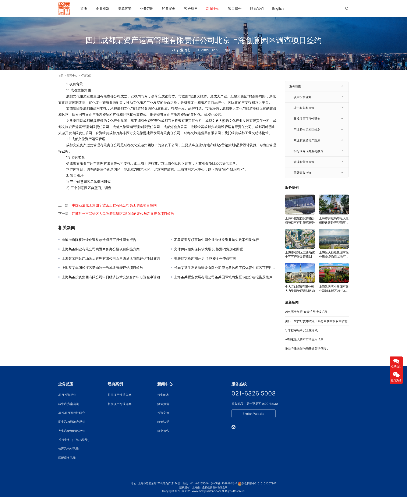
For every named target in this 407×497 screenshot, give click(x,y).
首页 (84, 8)
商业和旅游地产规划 (307, 140)
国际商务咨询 (302, 172)
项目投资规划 (302, 97)
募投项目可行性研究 (307, 118)
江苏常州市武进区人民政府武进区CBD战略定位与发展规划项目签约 (123, 214)
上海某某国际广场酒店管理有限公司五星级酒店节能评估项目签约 (111, 258)
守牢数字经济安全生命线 (301, 330)
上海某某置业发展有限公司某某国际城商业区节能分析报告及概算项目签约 (225, 277)
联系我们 (257, 8)
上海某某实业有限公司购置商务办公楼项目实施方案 (101, 249)
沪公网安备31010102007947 (259, 483)
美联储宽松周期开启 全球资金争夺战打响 (205, 258)
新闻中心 (213, 8)
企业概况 (102, 8)
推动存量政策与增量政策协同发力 (307, 348)
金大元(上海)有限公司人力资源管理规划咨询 (300, 288)
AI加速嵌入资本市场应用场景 (304, 339)
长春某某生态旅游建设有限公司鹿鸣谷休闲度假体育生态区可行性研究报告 (225, 268)
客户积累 (191, 8)
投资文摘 (163, 413)
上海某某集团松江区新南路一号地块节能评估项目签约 (102, 268)
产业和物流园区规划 (307, 129)
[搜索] (347, 8)
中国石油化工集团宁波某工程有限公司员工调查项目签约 (114, 205)
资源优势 (124, 8)
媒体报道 (163, 404)
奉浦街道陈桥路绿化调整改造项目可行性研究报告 (99, 240)
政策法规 (163, 421)
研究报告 (163, 431)
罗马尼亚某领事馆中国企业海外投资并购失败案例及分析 (216, 240)
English (278, 8)
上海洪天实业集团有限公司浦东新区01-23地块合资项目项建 (334, 289)
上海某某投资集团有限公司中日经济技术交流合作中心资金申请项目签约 (113, 277)
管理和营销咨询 (304, 162)
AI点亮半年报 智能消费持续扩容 (306, 311)
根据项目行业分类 (119, 404)
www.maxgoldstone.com (206, 491)
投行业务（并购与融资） (310, 151)
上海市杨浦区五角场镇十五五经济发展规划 (300, 254)
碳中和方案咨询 (304, 108)
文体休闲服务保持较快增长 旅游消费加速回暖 (208, 249)
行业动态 (183, 50)
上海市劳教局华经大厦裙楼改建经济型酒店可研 (334, 220)
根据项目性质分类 (119, 395)
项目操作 (235, 8)
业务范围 (146, 8)
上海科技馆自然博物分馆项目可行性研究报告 (300, 220)
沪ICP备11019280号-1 (224, 483)
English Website (253, 413)
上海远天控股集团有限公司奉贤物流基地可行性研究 (334, 255)
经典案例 (169, 8)
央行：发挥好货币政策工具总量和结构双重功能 (316, 321)
